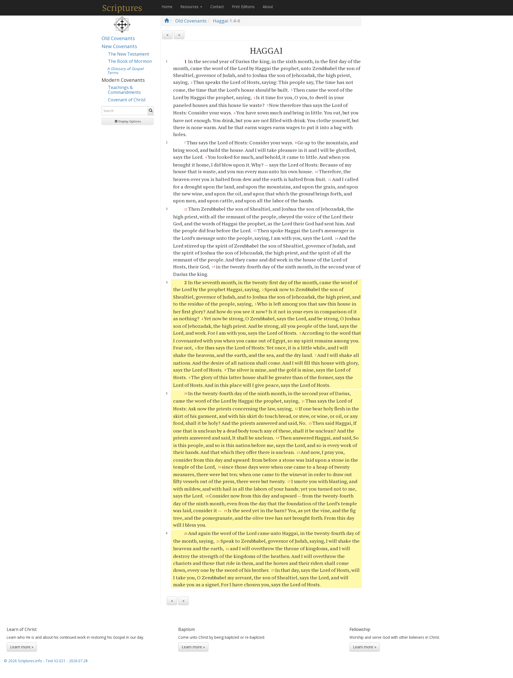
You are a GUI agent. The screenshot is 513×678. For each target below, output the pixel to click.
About (268, 6)
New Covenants (119, 46)
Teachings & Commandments (124, 89)
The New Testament (128, 54)
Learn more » (21, 646)
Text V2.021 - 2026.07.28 (66, 660)
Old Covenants (118, 38)
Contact (217, 6)
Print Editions (243, 6)
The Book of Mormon (130, 61)
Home (167, 6)
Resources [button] (190, 6)
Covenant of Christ (127, 100)
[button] (127, 121)
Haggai (220, 21)
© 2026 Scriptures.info (23, 660)
